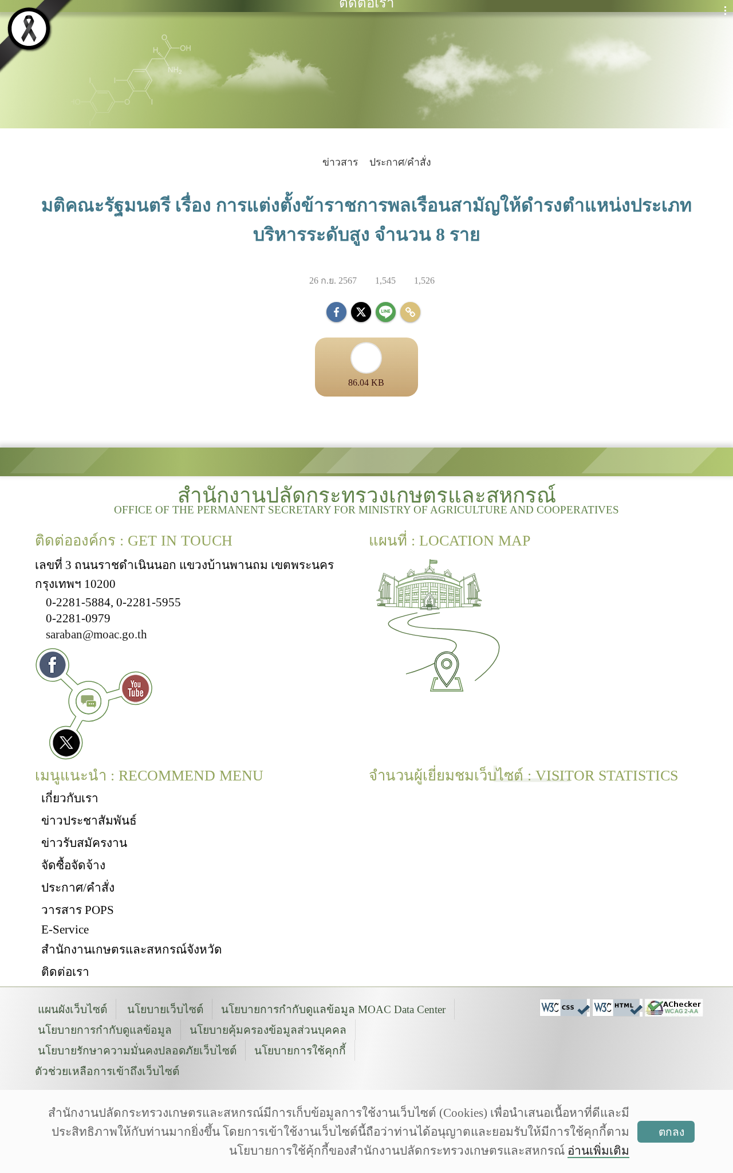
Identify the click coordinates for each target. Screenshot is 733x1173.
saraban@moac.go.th (96, 634)
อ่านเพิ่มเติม (598, 1150)
